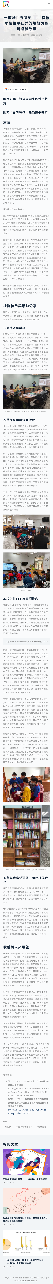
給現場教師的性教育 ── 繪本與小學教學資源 (25, 1179)
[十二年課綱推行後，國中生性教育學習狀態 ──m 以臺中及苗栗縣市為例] (26, 1243)
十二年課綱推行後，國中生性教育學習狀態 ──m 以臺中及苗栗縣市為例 (23, 1262)
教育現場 (41, 1127)
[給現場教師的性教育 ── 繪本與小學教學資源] (26, 1162)
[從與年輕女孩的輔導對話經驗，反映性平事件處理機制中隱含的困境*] (26, 1201)
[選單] (49, 4)
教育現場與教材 (36, 35)
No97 (8, 1127)
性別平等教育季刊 (24, 1127)
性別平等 (26, 35)
